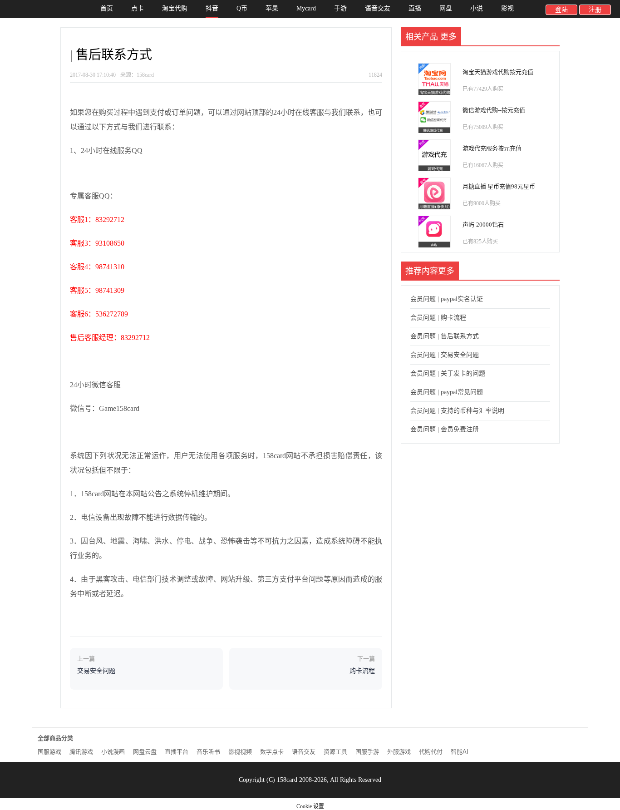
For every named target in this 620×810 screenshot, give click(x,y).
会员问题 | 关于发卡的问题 (447, 373)
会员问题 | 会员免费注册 (444, 429)
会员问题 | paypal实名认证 (446, 299)
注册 (595, 9)
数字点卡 (272, 751)
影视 (507, 8)
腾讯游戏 (81, 751)
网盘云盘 (145, 751)
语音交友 (377, 8)
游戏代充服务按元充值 (492, 148)
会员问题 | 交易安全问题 (444, 354)
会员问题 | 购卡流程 (438, 317)
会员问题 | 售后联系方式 (444, 336)
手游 (340, 8)
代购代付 (431, 751)
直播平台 (176, 751)
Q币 (241, 8)
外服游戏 (399, 751)
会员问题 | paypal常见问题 (446, 392)
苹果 (272, 8)
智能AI (459, 751)
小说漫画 (113, 751)
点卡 (137, 8)
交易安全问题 (96, 670)
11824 (375, 75)
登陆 (561, 9)
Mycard (306, 8)
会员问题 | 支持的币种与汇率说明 (457, 410)
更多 (448, 36)
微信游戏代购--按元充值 (494, 110)
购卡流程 (362, 670)
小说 (476, 8)
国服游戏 (49, 751)
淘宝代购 (174, 8)
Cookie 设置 (310, 806)
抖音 (212, 8)
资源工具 (335, 751)
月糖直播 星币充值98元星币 (499, 186)
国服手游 (367, 751)
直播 (414, 8)
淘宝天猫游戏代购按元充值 (498, 72)
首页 (106, 8)
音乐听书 (208, 751)
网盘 (445, 8)
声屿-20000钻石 (483, 224)
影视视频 (240, 751)
